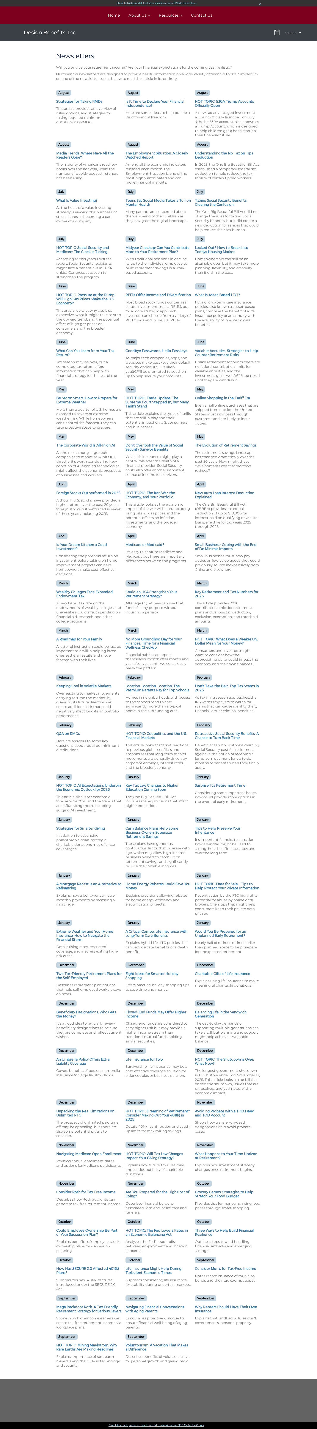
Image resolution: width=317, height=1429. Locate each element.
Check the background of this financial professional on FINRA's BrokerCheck (156, 3)
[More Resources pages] (181, 15)
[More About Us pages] (149, 15)
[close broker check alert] (260, 4)
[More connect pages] (300, 32)
